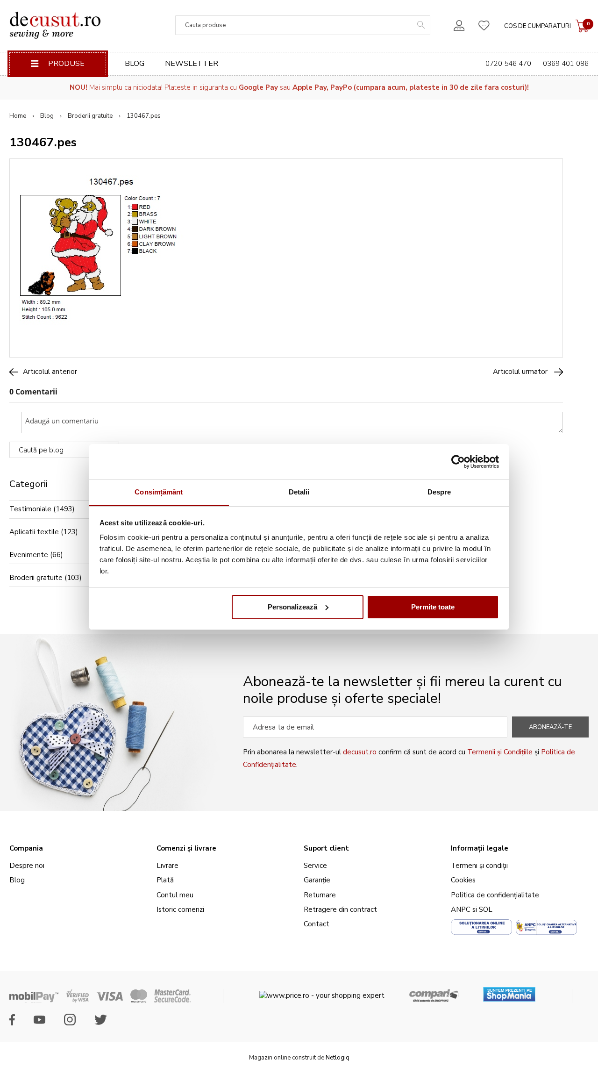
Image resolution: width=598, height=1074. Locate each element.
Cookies (463, 880)
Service (315, 865)
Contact (316, 924)
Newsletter (191, 63)
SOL (485, 909)
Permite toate (433, 607)
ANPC (460, 909)
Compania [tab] (26, 848)
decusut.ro (360, 752)
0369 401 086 (566, 63)
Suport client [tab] (326, 848)
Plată (165, 880)
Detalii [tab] (299, 492)
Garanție (317, 880)
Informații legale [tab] (479, 848)
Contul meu (175, 895)
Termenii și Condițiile (500, 752)
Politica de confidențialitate (495, 895)
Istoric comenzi (180, 909)
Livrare (167, 865)
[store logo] (54, 25)
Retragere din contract (340, 909)
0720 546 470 (508, 63)
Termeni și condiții (479, 865)
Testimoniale (30, 509)
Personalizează (292, 607)
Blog (134, 63)
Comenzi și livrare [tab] (186, 848)
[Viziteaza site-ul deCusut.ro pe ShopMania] (509, 991)
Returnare (320, 895)
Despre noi (26, 865)
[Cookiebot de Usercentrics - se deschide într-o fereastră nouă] (458, 462)
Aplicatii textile (34, 532)
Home (17, 116)
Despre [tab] (439, 492)
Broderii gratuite (90, 116)
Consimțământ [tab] (159, 492)
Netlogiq (337, 1057)
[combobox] (302, 25)
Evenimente (28, 554)
